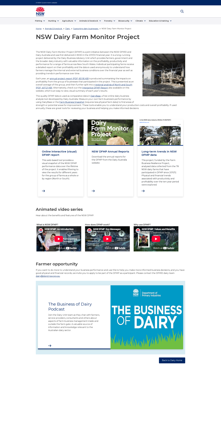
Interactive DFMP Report (95, 88)
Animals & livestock (54, 28)
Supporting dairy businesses (86, 28)
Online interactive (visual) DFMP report (59, 153)
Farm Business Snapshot (71, 102)
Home (39, 28)
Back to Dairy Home (172, 360)
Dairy (67, 28)
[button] (40, 21)
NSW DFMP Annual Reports (110, 151)
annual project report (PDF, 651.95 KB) (69, 78)
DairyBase (96, 96)
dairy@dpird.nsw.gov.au (48, 276)
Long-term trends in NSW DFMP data (159, 153)
